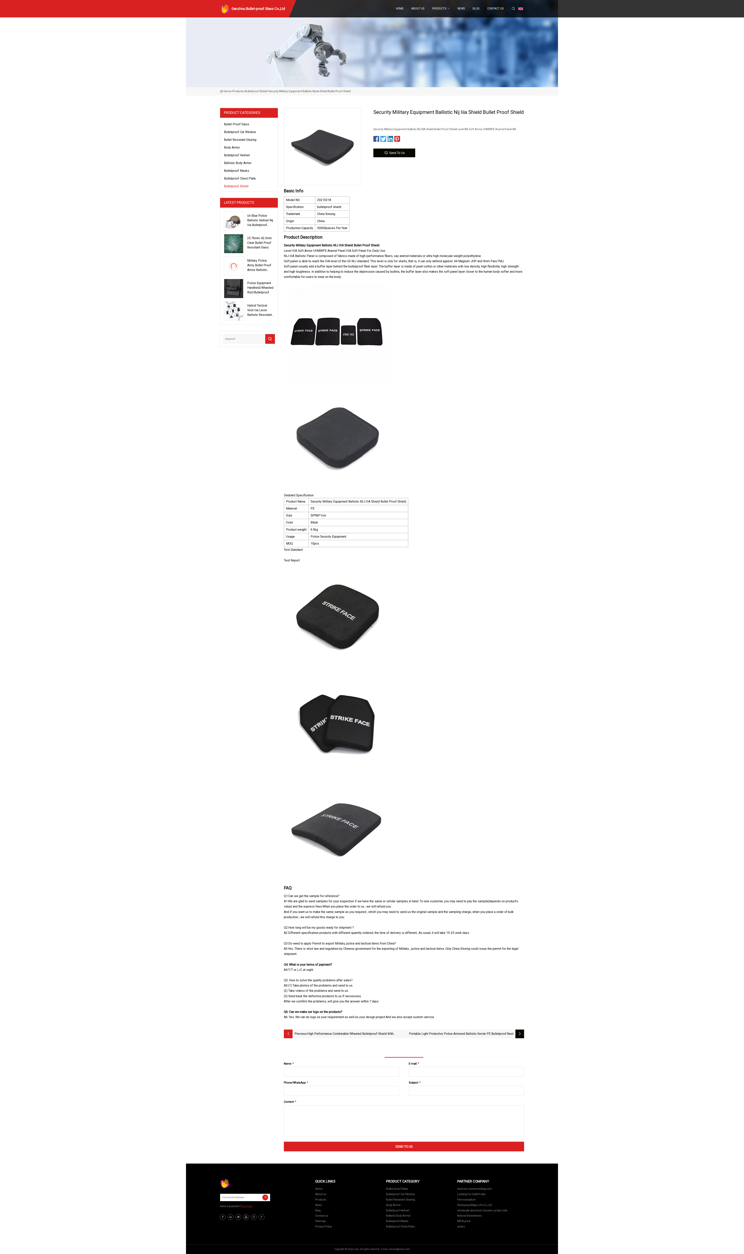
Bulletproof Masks (236, 171)
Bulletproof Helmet (237, 155)
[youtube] (246, 1217)
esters (461, 1226)
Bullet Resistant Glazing (240, 140)
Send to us (397, 153)
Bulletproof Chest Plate (240, 178)
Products (439, 8)
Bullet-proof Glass (236, 124)
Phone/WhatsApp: (296, 1082)
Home (400, 8)
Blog (476, 8)
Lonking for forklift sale (471, 1194)
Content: (290, 1101)
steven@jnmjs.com (399, 1249)
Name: (289, 1063)
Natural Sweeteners (469, 1215)
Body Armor (232, 147)
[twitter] (238, 1217)
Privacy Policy (323, 1226)
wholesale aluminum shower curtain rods (482, 1210)
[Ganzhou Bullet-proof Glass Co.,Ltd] (239, 1183)
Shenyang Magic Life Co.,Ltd (474, 1205)
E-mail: (414, 1063)
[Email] (265, 1197)
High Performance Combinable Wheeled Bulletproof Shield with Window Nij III (350, 1034)
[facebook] (223, 1217)
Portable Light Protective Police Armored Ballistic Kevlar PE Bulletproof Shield (457, 1034)
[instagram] (254, 1217)
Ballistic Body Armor (237, 163)
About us (418, 8)
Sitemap (320, 1221)
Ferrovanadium (466, 1199)
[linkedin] (230, 1217)
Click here (247, 1206)
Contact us (495, 8)
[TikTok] (261, 1217)
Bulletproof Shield (256, 91)
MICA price (463, 1221)
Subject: (415, 1082)
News (461, 8)
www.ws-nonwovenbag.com (474, 1188)
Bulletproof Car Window (240, 132)
